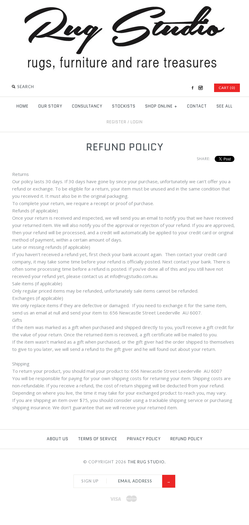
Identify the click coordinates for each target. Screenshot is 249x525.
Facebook (192, 87)
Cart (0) (227, 87)
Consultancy (87, 106)
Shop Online (161, 106)
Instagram (200, 87)
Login (137, 122)
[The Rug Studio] (124, 69)
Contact (197, 106)
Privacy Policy (144, 439)
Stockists (123, 106)
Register (116, 122)
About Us (57, 439)
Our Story (50, 106)
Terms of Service (97, 439)
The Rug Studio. (147, 461)
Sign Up (90, 481)
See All (225, 106)
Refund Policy (186, 439)
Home (22, 106)
